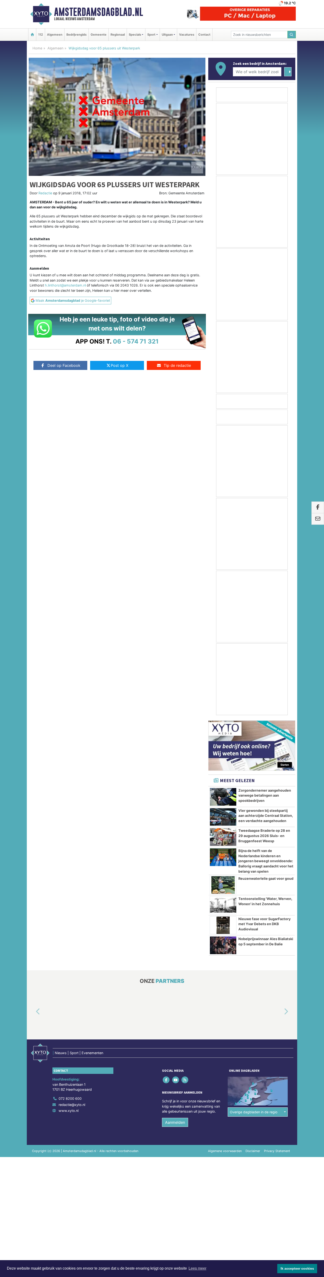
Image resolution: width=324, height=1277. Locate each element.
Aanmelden (175, 1122)
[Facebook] (166, 1080)
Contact (204, 34)
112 (40, 34)
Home (37, 48)
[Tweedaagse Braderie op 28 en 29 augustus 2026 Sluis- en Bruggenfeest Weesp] (223, 837)
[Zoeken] (291, 34)
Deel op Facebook (63, 365)
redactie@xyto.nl (72, 1105)
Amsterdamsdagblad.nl (98, 12)
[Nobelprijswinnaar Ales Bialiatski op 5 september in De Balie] (223, 945)
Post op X (119, 365)
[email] (318, 519)
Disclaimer (252, 1151)
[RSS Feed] (185, 1080)
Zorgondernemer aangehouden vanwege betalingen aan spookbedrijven (264, 795)
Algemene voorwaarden (225, 1151)
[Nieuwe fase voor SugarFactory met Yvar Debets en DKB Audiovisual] (223, 925)
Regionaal (118, 34)
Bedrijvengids (76, 34)
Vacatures (186, 34)
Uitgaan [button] (167, 34)
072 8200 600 (70, 1098)
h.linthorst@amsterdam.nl (65, 285)
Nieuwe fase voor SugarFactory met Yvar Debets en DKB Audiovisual (264, 924)
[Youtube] (176, 1080)
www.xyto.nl (69, 1111)
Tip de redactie (177, 365)
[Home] (32, 35)
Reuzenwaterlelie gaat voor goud (265, 878)
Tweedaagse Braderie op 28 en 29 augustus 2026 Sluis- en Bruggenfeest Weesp (264, 835)
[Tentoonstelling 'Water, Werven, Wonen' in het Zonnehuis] (223, 905)
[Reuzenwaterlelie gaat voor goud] (223, 885)
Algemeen (54, 34)
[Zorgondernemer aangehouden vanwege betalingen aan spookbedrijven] (223, 797)
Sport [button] (151, 34)
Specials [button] (135, 34)
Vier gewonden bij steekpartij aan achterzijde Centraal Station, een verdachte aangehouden (265, 815)
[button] (32, 1012)
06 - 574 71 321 (136, 341)
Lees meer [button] (197, 1268)
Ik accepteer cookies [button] (297, 1268)
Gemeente (98, 34)
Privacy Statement (277, 1151)
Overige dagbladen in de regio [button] (254, 1112)
